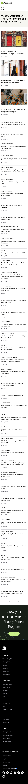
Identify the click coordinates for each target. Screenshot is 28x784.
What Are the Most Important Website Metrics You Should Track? (13, 147)
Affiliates (4, 697)
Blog (3, 706)
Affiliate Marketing (6, 191)
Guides (4, 713)
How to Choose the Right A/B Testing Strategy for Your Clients (14, 218)
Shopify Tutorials (6, 369)
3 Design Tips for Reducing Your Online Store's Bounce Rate (14, 442)
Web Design (4, 250)
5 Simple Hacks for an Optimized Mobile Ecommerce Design (12, 511)
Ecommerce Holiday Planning (9, 472)
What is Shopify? (7, 659)
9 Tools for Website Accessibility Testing (12, 395)
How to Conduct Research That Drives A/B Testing (13, 313)
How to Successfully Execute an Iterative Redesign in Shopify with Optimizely (12, 360)
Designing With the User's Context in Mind (12, 453)
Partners (4, 693)
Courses (4, 716)
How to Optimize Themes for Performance (12, 569)
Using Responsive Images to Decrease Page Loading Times (13, 289)
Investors (5, 668)
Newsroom (5, 671)
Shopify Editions (7, 662)
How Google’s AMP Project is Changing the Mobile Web (13, 242)
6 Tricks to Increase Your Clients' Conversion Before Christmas (13, 580)
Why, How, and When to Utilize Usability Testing (12, 430)
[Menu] (26, 3)
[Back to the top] (4, 648)
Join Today (14, 634)
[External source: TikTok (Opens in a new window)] (18, 772)
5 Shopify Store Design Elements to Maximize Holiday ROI (13, 487)
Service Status (6, 741)
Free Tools (5, 719)
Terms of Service (7, 756)
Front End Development (8, 238)
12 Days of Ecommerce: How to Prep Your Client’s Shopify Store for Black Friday (12, 592)
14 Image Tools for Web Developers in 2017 (13, 253)
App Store (5, 690)
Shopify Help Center (8, 732)
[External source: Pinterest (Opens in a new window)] (3, 776)
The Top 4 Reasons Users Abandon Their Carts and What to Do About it (12, 264)
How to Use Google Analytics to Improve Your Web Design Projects (13, 301)
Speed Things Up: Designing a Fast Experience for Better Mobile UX (13, 499)
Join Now (21, 3)
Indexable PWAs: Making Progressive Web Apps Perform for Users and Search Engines (13, 171)
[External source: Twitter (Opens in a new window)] (7, 772)
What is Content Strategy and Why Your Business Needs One (12, 194)
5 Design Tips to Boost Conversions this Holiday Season (12, 475)
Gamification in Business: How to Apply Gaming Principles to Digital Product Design (12, 123)
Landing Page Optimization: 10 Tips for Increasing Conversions (13, 82)
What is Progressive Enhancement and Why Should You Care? (13, 337)
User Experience (5, 260)
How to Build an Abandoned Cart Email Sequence (11, 206)
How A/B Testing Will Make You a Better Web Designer (13, 523)
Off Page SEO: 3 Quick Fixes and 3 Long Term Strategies (13, 111)
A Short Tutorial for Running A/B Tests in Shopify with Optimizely (12, 384)
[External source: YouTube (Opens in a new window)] (11, 772)
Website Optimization (7, 49)
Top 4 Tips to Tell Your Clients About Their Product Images (12, 558)
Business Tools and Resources (9, 203)
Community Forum (7, 735)
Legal (4, 759)
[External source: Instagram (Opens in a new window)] (15, 772)
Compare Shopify (7, 709)
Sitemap (4, 765)
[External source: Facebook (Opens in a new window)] (3, 772)
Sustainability (6, 674)
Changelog (5, 722)
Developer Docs (7, 684)
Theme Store (6, 687)
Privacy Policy (6, 762)
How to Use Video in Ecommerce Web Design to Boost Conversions (13, 348)
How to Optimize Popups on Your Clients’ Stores (12, 135)
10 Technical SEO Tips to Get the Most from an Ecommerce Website (14, 159)
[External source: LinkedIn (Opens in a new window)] (22, 772)
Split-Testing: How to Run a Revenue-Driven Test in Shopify (13, 372)
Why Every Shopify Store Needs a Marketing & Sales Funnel (13, 535)
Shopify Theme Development (9, 272)
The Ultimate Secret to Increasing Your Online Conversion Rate (13, 325)
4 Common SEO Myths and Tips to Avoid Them (12, 182)
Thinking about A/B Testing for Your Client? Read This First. (12, 230)
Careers (4, 665)
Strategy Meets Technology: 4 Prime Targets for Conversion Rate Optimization (13, 418)
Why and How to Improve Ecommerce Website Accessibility (14, 406)
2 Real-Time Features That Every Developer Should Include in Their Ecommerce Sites (13, 463)
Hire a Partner (6, 738)
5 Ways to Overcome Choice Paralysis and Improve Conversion (12, 53)
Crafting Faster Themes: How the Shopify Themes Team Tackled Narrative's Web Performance (12, 276)
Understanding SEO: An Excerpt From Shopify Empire (13, 546)
